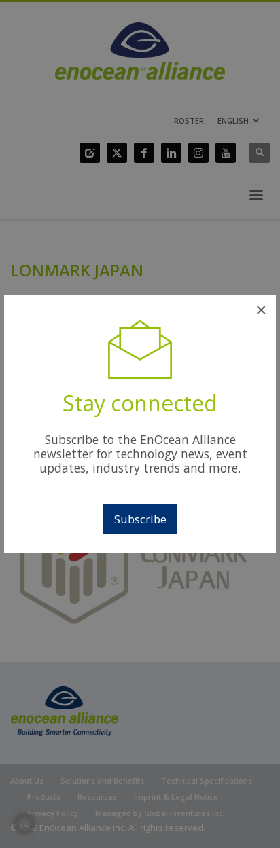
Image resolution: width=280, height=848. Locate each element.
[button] (24, 823)
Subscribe (140, 519)
